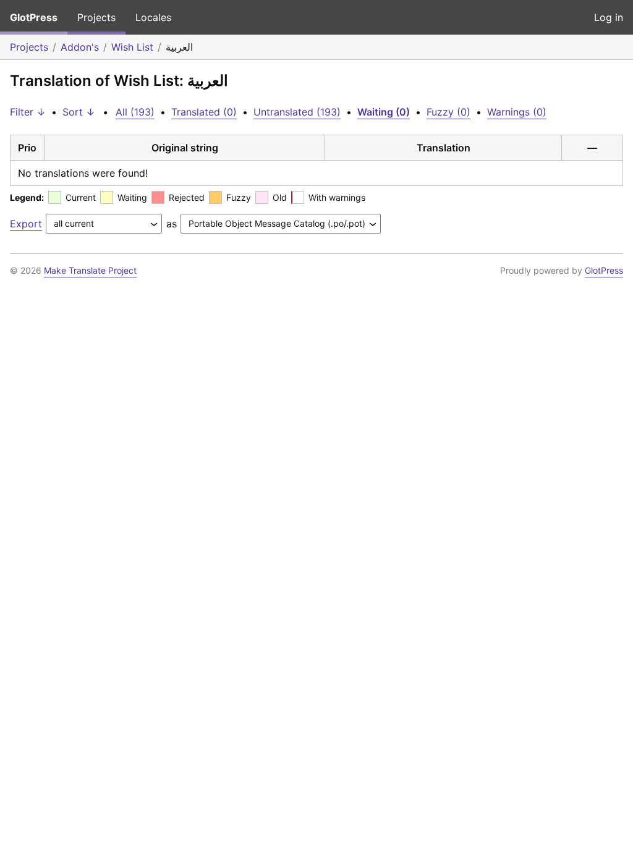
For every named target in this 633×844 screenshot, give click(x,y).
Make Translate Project (90, 270)
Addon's (80, 47)
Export (26, 223)
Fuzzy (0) (448, 112)
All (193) (135, 112)
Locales (153, 17)
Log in (608, 17)
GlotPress (33, 17)
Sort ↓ (78, 112)
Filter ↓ (28, 112)
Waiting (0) (383, 112)
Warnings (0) (516, 112)
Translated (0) (204, 112)
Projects (96, 17)
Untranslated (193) (297, 112)
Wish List (132, 47)
